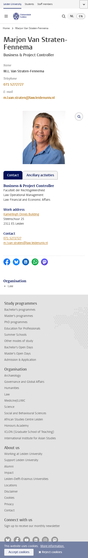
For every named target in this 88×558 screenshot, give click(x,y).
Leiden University (12, 4)
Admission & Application (20, 360)
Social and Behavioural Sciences (25, 413)
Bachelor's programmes (19, 310)
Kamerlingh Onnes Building (21, 214)
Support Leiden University (21, 460)
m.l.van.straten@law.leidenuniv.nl (29, 97)
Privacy (9, 504)
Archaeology (12, 376)
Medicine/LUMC (14, 401)
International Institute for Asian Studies (30, 438)
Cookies (9, 498)
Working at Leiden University (23, 454)
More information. (52, 546)
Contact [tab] (13, 175)
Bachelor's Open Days (18, 347)
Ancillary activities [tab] (40, 175)
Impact (8, 473)
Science (9, 407)
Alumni (8, 467)
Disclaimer (11, 492)
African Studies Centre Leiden (23, 419)
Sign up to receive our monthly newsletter (32, 526)
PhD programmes (15, 322)
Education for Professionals (22, 328)
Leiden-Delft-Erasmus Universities (26, 479)
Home (6, 28)
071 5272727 (13, 84)
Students (29, 4)
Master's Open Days (17, 354)
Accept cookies (19, 552)
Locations (10, 485)
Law (10, 286)
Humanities (11, 388)
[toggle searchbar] (63, 16)
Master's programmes (18, 316)
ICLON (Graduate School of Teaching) (29, 432)
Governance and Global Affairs (24, 382)
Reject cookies (52, 552)
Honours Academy (16, 426)
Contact (9, 510)
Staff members (45, 4)
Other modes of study (18, 341)
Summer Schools (15, 335)
